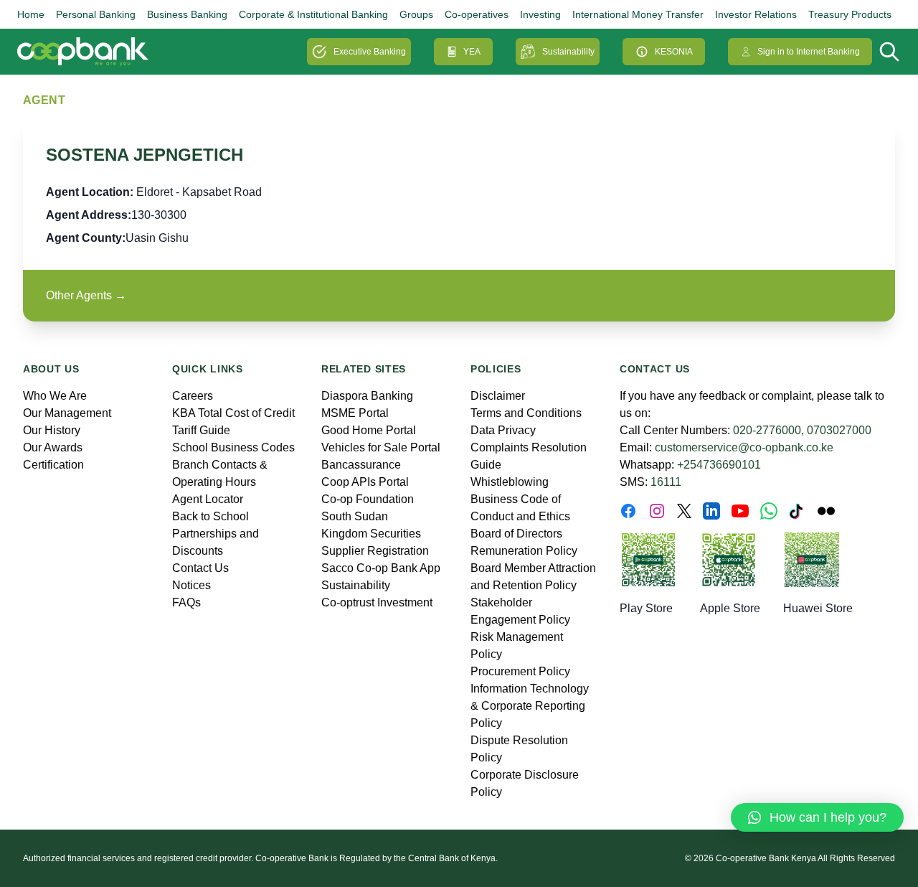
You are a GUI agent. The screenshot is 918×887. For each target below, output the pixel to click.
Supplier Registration (375, 551)
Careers (192, 396)
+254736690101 (719, 465)
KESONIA (674, 52)
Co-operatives (476, 14)
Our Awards (52, 447)
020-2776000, (768, 430)
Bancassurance (361, 465)
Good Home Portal (368, 430)
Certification (53, 465)
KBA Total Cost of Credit (233, 413)
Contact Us (200, 568)
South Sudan (354, 516)
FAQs (186, 602)
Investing (540, 14)
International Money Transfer (638, 14)
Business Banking (187, 14)
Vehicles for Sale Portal (380, 447)
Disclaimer (497, 396)
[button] (817, 817)
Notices (191, 585)
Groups (416, 14)
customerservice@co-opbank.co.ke (744, 447)
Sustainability (568, 52)
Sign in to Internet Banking (808, 52)
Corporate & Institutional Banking (313, 14)
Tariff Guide (201, 430)
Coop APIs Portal (365, 482)
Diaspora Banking (367, 396)
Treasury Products (849, 14)
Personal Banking (96, 14)
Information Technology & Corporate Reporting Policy (529, 705)
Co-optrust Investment (376, 602)
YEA (472, 52)
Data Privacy (503, 430)
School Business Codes (233, 447)
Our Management (67, 413)
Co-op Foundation (367, 499)
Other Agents (86, 295)
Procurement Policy (520, 671)
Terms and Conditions (526, 413)
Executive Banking (369, 52)
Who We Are (55, 396)
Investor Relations (756, 14)
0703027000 (839, 430)
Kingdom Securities (371, 533)
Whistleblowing (509, 482)
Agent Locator (207, 499)
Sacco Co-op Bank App (380, 568)
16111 (665, 482)
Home (30, 14)
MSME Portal (355, 413)
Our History (51, 430)
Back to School (210, 516)
